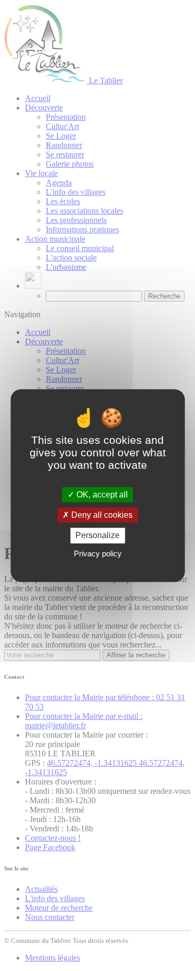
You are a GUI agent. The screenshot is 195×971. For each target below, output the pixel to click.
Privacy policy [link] (98, 553)
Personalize (97, 535)
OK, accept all (101, 494)
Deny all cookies (101, 515)
